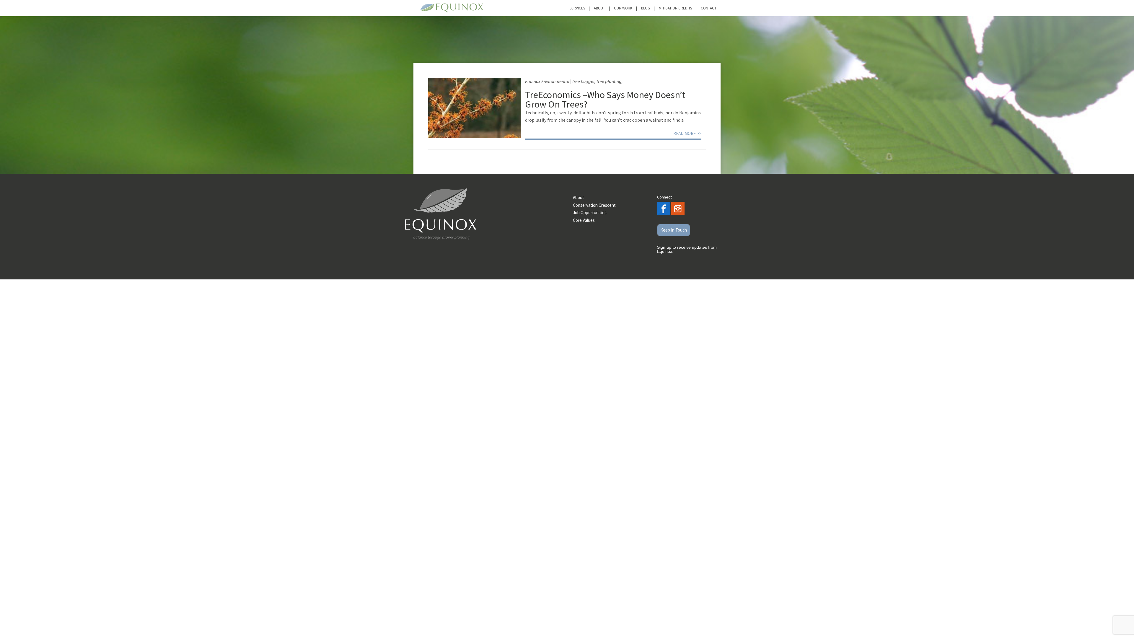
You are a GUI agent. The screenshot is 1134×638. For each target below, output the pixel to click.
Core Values (584, 220)
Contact (708, 8)
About (599, 8)
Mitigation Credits (675, 8)
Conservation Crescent (594, 205)
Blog (645, 8)
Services (577, 8)
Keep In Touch (673, 230)
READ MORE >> (687, 133)
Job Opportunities (590, 212)
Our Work (623, 8)
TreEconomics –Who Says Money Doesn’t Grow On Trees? (605, 99)
